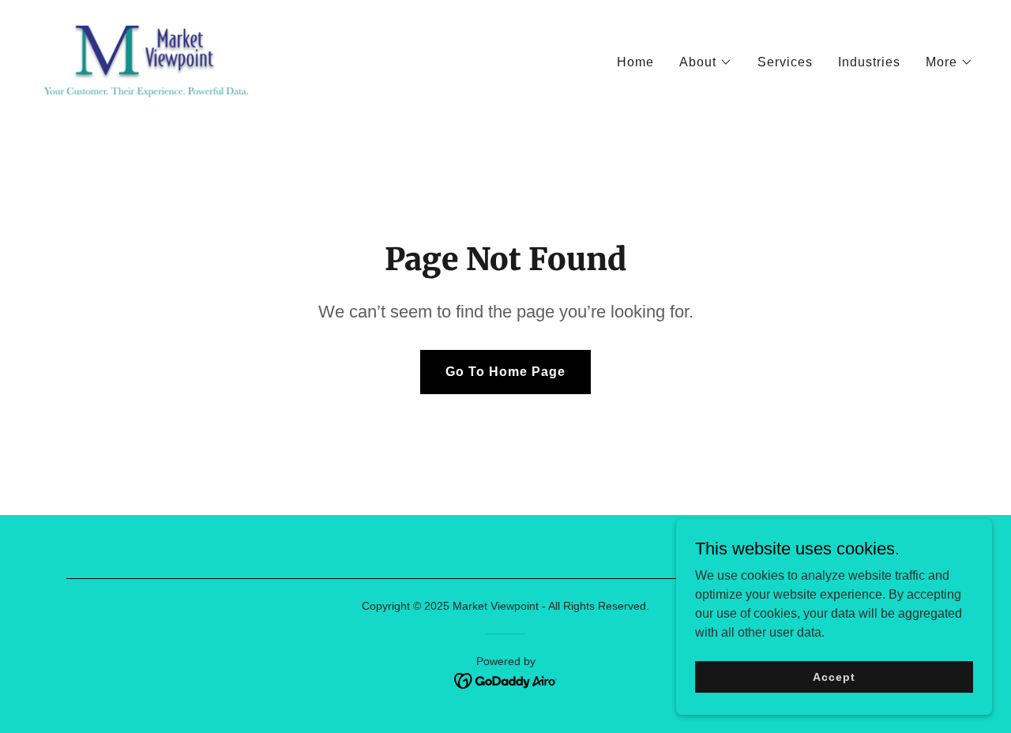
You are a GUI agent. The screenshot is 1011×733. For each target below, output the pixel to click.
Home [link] (635, 62)
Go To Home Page (505, 371)
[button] (705, 62)
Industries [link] (869, 62)
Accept (834, 676)
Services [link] (785, 62)
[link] (146, 59)
